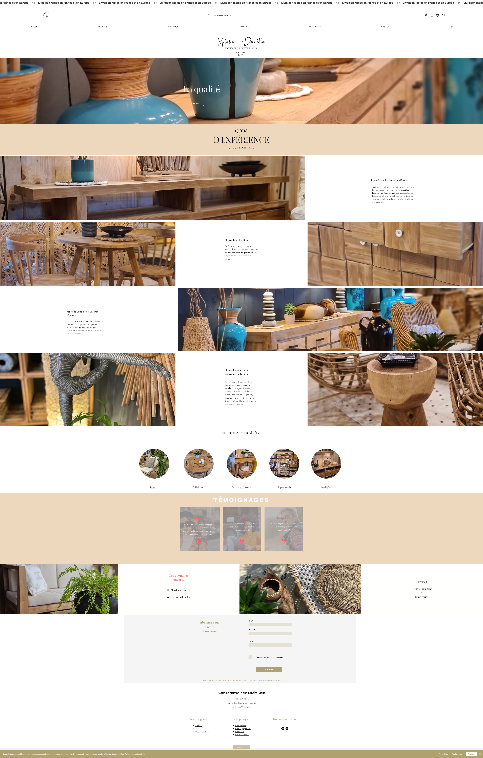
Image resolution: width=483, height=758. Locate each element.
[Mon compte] (426, 15)
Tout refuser (457, 754)
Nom (250, 621)
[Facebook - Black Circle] (287, 728)
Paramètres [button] (443, 754)
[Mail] (443, 15)
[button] (385, 26)
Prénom (251, 630)
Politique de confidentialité (135, 754)
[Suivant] (469, 101)
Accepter (471, 754)
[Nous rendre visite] (437, 15)
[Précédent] (14, 101)
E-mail (251, 641)
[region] (199, 462)
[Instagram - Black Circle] (282, 728)
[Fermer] (479, 754)
